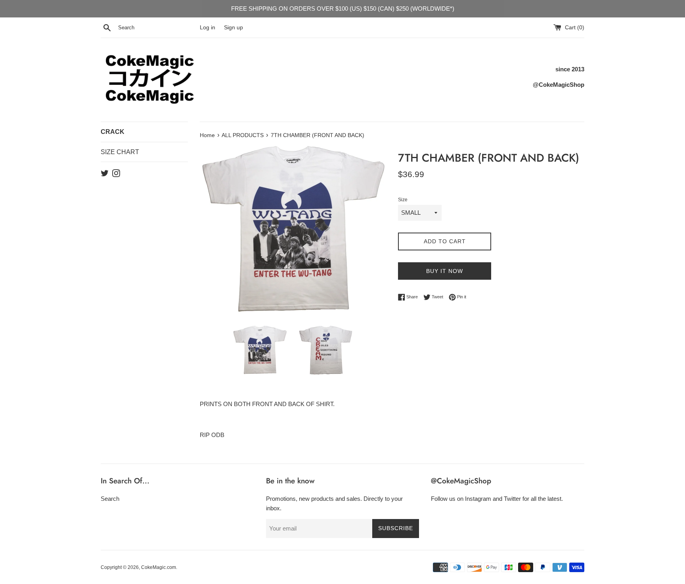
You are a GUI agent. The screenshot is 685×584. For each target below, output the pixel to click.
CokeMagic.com (158, 567)
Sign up (233, 28)
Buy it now (444, 271)
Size (403, 199)
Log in (207, 28)
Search (110, 498)
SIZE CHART (120, 152)
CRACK (112, 131)
